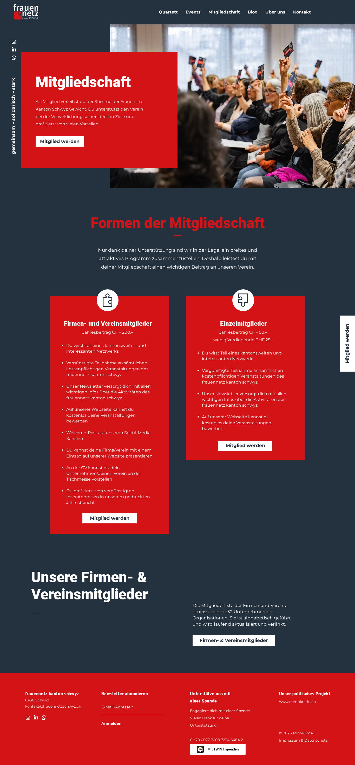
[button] (168, 12)
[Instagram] (14, 41)
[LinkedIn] (14, 49)
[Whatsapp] (14, 57)
